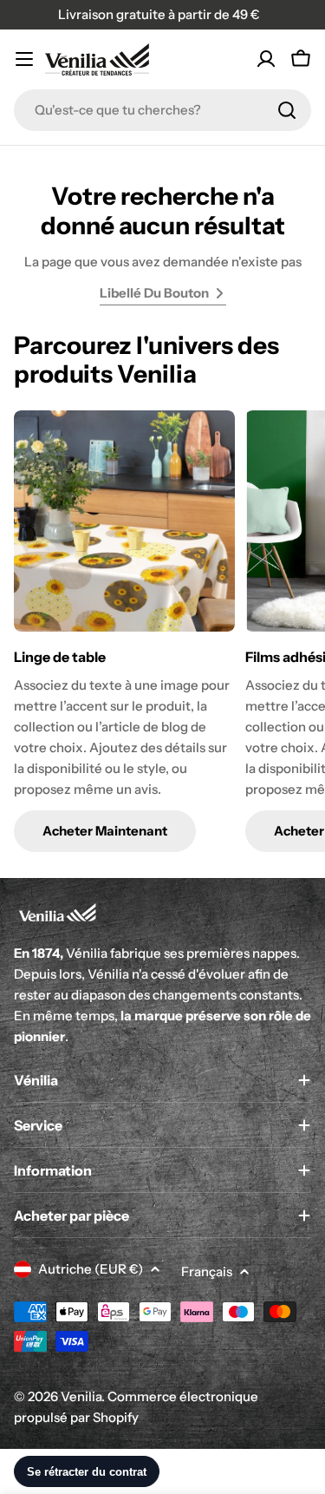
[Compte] (266, 59)
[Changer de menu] (24, 59)
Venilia (81, 1396)
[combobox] (162, 110)
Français (206, 1271)
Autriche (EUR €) (90, 1269)
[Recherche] (286, 110)
